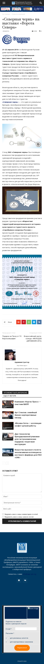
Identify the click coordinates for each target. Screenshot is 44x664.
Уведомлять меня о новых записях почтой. (19, 517)
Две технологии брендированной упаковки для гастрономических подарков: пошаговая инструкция (27, 439)
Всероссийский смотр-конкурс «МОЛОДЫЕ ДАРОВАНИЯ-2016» (33, 338)
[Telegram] (19, 580)
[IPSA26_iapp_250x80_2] (16, 9)
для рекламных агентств (19, 638)
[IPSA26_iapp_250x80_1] (5, 9)
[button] (41, 3)
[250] (27, 9)
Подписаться (22, 648)
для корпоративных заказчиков (21, 642)
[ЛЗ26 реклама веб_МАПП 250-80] (38, 9)
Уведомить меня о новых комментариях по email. (21, 514)
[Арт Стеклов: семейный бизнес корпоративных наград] (8, 415)
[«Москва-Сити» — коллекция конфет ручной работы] (8, 426)
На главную (6, 14)
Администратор (22, 362)
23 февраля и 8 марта (7, 406)
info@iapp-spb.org (29, 574)
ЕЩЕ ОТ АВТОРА (10, 396)
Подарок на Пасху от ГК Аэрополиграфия (11, 337)
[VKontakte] (25, 580)
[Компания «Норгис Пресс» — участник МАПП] (8, 404)
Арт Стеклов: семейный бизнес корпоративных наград (26, 415)
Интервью (6, 418)
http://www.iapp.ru (22, 365)
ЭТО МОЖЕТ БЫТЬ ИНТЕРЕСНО (15, 393)
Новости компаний (18, 14)
